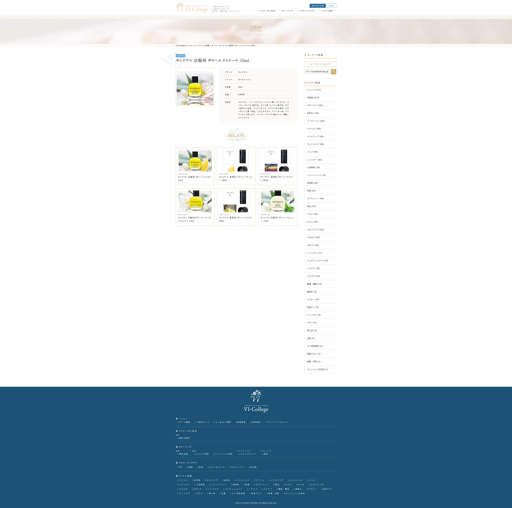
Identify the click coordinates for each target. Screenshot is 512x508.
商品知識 (183, 454)
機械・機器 (283, 489)
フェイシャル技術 (224, 454)
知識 (191, 467)
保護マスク (256, 493)
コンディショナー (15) (317, 261)
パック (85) (312, 152)
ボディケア (212, 480)
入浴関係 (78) (313, 167)
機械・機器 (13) (314, 284)
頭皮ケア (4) (313, 307)
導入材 (212, 493)
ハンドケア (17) (314, 253)
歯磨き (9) (312, 292)
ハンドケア (213, 489)
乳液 (247, 485)
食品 (277, 485)
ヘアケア (253, 489)
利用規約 (256, 422)
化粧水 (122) (313, 113)
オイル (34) (312, 222)
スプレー (312, 489)
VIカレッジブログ (188, 463)
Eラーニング (185, 447)
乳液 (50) (311, 191)
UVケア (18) (313, 245)
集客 (266, 454)
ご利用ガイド (203, 422)
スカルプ (183, 489)
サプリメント (262, 485)
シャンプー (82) (314, 160)
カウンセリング (248, 454)
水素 (223, 493)
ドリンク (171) (314, 90)
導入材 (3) (312, 330)
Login (331, 6)
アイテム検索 (185, 476)
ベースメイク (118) (316, 121)
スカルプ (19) (313, 237)
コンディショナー (234, 489)
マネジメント (237, 467)
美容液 (197, 480)
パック (312, 480)
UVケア (198, 489)
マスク (288, 485)
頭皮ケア (327, 489)
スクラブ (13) (313, 276)
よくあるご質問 (223, 422)
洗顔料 (236, 485)
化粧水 (227, 480)
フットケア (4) (314, 315)
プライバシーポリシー (278, 422)
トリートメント (219, 485)
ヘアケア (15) (313, 268)
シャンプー (184, 485)
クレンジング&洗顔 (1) (317, 369)
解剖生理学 (184, 438)
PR (181, 467)
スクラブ (267, 489)
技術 (201, 467)
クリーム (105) (314, 129)
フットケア (184, 493)
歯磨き (298, 489)
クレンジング (296, 480)
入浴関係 (200, 485)
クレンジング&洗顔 (295, 493)
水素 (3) (311, 338)
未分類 (253, 467)
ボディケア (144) (315, 105)
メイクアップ (277, 480)
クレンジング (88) (315, 144)
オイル (180, 56)
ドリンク (183, 480)
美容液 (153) (313, 97)
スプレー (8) (313, 299)
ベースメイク (243, 480)
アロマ (199, 493)
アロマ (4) (312, 323)
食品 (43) (311, 206)
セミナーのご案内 (188, 431)
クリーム (260, 480)
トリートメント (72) (316, 175)
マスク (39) (312, 214)
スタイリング (317, 485)
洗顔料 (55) (312, 183)
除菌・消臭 (273, 493)
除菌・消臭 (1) (314, 361)
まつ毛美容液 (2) (315, 346)
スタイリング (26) (315, 229)
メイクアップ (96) (315, 136)
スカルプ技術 (202, 454)
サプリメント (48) (315, 198)
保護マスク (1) (314, 354)
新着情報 (241, 422)
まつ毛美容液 (238, 493)
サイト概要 (184, 422)
